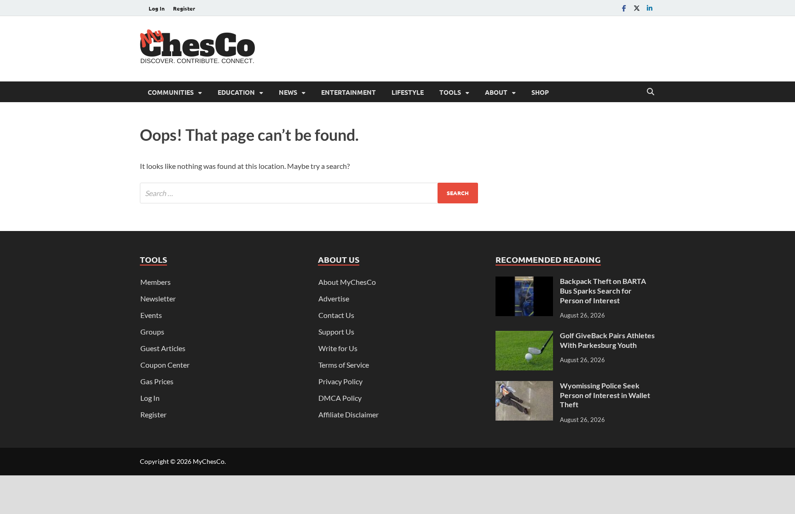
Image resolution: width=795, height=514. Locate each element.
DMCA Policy (340, 397)
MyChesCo (209, 461)
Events (151, 315)
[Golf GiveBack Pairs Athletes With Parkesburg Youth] (524, 336)
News (288, 92)
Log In (157, 8)
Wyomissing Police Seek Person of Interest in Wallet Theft (605, 395)
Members (155, 281)
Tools (450, 92)
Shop (540, 92)
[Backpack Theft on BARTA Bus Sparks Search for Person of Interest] (524, 281)
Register (184, 8)
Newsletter (158, 298)
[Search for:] (309, 193)
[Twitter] (636, 8)
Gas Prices (156, 381)
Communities (171, 92)
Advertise (333, 298)
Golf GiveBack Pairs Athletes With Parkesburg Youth (607, 340)
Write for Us (337, 348)
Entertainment (348, 92)
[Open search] (650, 92)
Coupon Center (165, 364)
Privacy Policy (340, 381)
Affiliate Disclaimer (348, 414)
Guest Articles (162, 348)
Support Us (336, 331)
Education (236, 92)
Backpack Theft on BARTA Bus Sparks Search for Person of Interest (603, 291)
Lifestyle (408, 92)
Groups (152, 331)
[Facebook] (623, 8)
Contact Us (336, 315)
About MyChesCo (347, 281)
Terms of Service (343, 364)
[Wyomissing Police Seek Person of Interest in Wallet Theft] (524, 386)
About (496, 92)
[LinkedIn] (649, 8)
